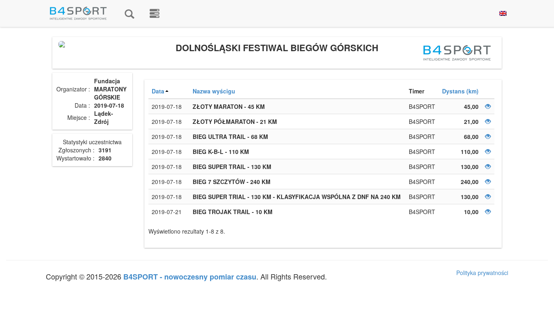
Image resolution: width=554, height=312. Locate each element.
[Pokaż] (488, 106)
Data (158, 91)
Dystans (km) (460, 91)
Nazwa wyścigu (214, 91)
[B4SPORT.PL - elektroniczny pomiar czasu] (154, 13)
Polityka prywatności (482, 273)
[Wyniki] (129, 13)
